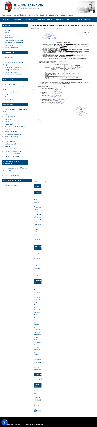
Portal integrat (9, 99)
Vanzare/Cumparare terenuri (54, 28)
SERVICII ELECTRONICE (83, 19)
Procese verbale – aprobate (13, 75)
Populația (37, 229)
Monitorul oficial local (11, 185)
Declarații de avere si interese (14, 40)
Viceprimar (8, 35)
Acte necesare (9, 119)
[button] (4, 422)
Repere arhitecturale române (37, 217)
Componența (9, 57)
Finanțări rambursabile (12, 139)
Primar (7, 33)
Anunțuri (17, 19)
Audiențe (7, 121)
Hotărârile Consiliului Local (13, 67)
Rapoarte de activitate (12, 72)
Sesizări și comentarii (11, 48)
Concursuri (29, 19)
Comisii (7, 60)
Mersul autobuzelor (37, 260)
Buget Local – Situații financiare (15, 126)
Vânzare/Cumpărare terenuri (14, 149)
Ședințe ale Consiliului (12, 70)
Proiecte (7, 146)
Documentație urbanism (12, 173)
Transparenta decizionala (13, 134)
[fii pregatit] (37, 406)
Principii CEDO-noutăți (36, 322)
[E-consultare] (37, 412)
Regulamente (9, 45)
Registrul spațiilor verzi (12, 175)
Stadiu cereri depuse (44, 19)
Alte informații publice (12, 156)
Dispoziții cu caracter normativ (14, 43)
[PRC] (37, 401)
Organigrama (9, 38)
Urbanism (59, 19)
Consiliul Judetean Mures (37, 312)
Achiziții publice (10, 116)
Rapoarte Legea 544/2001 (13, 151)
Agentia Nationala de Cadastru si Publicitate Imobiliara (37, 354)
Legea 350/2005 (10, 141)
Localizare (6, 19)
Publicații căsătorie (10, 144)
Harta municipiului (37, 239)
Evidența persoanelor (11, 136)
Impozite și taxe (10, 84)
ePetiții (69, 19)
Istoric (38, 212)
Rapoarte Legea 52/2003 (12, 154)
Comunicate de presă (11, 131)
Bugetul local (9, 124)
